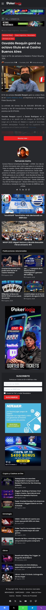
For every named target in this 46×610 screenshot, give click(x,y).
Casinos (11, 596)
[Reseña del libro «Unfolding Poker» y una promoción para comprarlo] (7, 541)
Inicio (5, 30)
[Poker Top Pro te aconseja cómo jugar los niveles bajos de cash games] (7, 530)
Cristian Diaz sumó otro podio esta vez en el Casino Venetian (11, 270)
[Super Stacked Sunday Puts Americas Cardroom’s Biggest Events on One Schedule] (7, 504)
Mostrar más (22, 138)
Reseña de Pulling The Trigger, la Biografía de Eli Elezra (27, 556)
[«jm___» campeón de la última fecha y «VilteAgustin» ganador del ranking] (34, 261)
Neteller (18, 596)
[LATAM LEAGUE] (23, 23)
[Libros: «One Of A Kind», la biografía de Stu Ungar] (7, 577)
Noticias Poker (7, 35)
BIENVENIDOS (9, 592)
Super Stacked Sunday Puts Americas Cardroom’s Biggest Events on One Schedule (29, 503)
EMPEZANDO (20, 592)
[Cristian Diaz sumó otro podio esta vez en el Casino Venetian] (12, 261)
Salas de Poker (36, 592)
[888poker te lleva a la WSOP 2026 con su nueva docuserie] (12, 286)
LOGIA (28, 592)
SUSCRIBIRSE (12, 397)
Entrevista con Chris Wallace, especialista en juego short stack (28, 566)
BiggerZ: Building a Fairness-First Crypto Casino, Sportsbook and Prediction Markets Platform (28, 493)
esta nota (32, 127)
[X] (20, 189)
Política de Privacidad (30, 596)
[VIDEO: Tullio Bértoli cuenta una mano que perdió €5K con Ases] (7, 522)
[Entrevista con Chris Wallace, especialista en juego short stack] (7, 568)
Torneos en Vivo (8, 38)
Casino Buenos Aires (14, 98)
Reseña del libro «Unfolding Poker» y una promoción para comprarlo (29, 540)
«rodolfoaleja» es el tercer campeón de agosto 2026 (34, 295)
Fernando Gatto (9, 62)
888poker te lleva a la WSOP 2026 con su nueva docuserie (11, 296)
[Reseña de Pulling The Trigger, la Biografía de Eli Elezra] (7, 558)
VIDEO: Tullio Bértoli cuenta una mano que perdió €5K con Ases (27, 520)
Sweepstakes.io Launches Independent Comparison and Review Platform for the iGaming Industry (28, 482)
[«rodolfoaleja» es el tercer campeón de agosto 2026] (34, 286)
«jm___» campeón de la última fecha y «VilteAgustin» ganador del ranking (33, 271)
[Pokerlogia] (13, 3)
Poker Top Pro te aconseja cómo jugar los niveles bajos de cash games (28, 530)
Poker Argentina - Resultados (18, 30)
